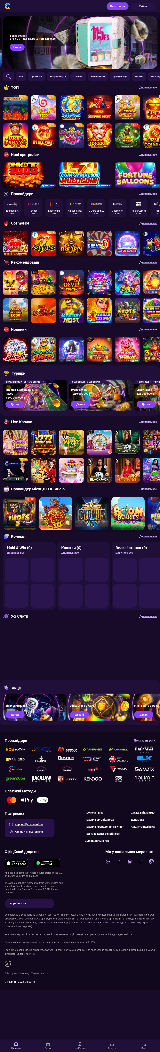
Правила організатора (99, 819)
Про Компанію (94, 812)
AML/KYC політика (143, 826)
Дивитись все (16, 552)
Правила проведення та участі (104, 826)
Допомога (137, 819)
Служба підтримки (143, 812)
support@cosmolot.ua (29, 824)
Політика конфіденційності (102, 833)
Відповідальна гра (97, 840)
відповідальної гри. (122, 934)
